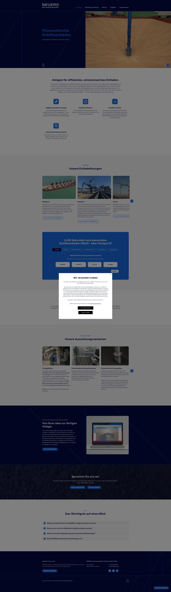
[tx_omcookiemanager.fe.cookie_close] (110, 274)
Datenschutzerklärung (95, 303)
